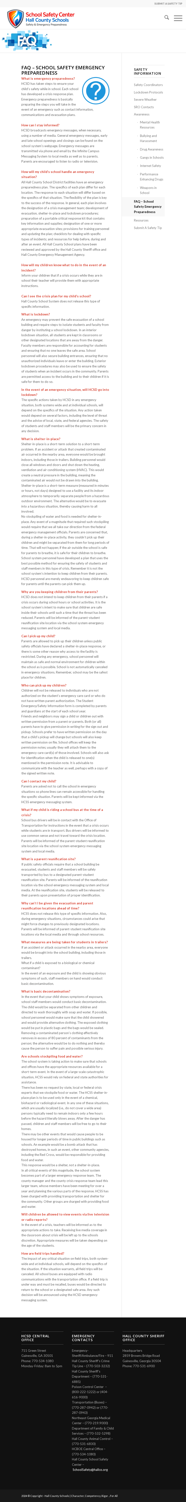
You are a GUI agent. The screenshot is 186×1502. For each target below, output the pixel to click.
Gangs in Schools (152, 157)
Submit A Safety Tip (148, 228)
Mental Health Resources (150, 124)
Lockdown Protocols (148, 92)
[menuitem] (164, 18)
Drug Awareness (151, 149)
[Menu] (175, 18)
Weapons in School (148, 190)
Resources (141, 220)
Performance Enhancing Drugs (151, 176)
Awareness (141, 114)
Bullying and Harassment (148, 138)
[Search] (164, 18)
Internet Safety (150, 166)
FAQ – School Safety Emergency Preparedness (148, 207)
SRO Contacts (144, 107)
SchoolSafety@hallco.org (90, 1470)
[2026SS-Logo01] (41, 18)
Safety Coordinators (148, 85)
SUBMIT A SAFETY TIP (168, 3)
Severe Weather (145, 99)
